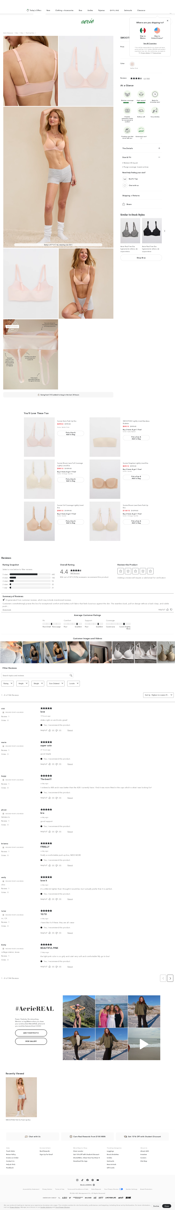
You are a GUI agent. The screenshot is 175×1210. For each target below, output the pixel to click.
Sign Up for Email (46, 1154)
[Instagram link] (77, 1180)
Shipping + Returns (131, 195)
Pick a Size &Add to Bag (70, 433)
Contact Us (10, 1161)
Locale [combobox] (72, 683)
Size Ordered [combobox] (54, 683)
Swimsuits (128, 10)
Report (70, 730)
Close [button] (166, 1206)
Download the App (80, 1161)
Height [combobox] (21, 683)
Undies (90, 10)
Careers (143, 1158)
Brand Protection (146, 1189)
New (48, 10)
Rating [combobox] (5, 683)
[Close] (167, 20)
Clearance (141, 10)
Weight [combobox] (36, 683)
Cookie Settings (46, 1207)
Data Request (96, 1189)
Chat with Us (35, 1136)
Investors (143, 1154)
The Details (127, 148)
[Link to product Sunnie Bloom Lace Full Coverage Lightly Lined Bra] (39, 479)
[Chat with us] (124, 185)
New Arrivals (111, 1164)
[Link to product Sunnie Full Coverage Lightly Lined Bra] (39, 521)
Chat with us (134, 185)
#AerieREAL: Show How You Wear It (86, 1158)
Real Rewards (45, 1151)
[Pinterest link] (93, 1180)
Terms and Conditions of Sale (78, 1189)
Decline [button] (156, 1206)
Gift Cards (110, 1167)
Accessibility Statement (31, 1189)
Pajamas (101, 10)
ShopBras (141, 257)
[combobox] (160, 695)
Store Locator (78, 1151)
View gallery (31, 1041)
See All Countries (150, 43)
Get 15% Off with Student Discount (86, 1154)
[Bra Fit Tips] (124, 178)
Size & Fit (126, 157)
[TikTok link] (82, 1180)
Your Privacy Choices (62, 1207)
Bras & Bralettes (113, 1154)
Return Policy (11, 1154)
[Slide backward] (164, 231)
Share (129, 204)
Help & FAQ (10, 1164)
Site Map (143, 1161)
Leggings (110, 1151)
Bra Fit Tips (133, 179)
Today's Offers (35, 10)
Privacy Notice (15, 1207)
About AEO (144, 1151)
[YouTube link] (98, 1180)
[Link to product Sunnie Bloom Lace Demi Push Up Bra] (105, 521)
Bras (80, 10)
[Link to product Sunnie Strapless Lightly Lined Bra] (105, 479)
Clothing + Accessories (64, 10)
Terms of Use (157, 53)
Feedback (9, 1167)
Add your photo (31, 1033)
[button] (143, 33)
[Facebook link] (87, 1180)
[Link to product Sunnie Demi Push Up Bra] (39, 437)
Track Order (10, 1151)
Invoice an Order (12, 1158)
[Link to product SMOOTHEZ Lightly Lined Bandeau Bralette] (105, 437)
